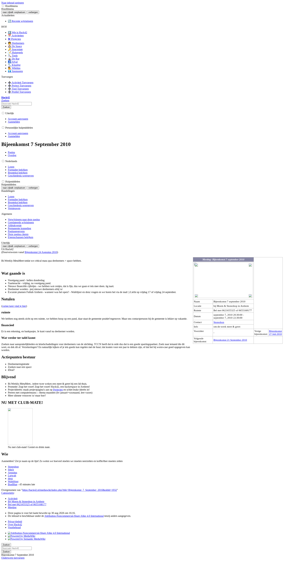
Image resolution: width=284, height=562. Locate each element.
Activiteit (12, 498)
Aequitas (12, 472)
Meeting (12, 507)
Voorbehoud (14, 527)
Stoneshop (218, 322)
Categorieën (7, 493)
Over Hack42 (15, 524)
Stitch (11, 469)
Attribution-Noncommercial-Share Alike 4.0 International (74, 516)
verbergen (33, 12)
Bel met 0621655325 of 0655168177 (27, 504)
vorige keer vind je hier (14, 306)
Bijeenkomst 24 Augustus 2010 (41, 252)
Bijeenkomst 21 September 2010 (230, 339)
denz (10, 478)
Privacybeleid (15, 521)
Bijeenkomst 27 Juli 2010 (275, 332)
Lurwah (12, 475)
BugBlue (12, 484)
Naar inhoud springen (12, 2)
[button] (3, 6)
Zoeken (6, 107)
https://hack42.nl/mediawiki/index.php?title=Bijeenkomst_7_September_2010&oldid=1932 (69, 490)
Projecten (58, 389)
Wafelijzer (13, 481)
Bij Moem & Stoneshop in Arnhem (26, 501)
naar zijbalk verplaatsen (14, 12)
